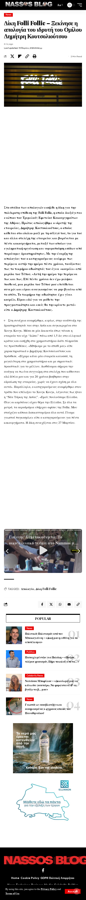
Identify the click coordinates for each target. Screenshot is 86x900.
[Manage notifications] (76, 891)
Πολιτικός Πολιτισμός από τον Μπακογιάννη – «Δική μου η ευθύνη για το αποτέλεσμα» (51, 638)
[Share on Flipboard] (19, 56)
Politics (31, 652)
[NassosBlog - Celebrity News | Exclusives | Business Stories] (29, 5)
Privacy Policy (49, 889)
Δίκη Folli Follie (46, 589)
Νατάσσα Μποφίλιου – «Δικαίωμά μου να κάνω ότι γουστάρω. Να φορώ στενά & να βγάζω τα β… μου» (51, 685)
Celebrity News (35, 675)
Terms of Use (12, 893)
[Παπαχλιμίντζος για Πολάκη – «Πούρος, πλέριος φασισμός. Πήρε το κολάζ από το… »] (14, 659)
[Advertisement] (43, 156)
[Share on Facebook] (42, 604)
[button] (73, 891)
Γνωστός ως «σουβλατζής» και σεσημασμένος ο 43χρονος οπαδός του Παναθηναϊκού (48, 709)
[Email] (69, 604)
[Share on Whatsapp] (60, 604)
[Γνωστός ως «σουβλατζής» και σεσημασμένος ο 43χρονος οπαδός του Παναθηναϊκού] (14, 706)
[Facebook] (43, 870)
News (8, 14)
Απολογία (27, 589)
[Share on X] (12, 56)
